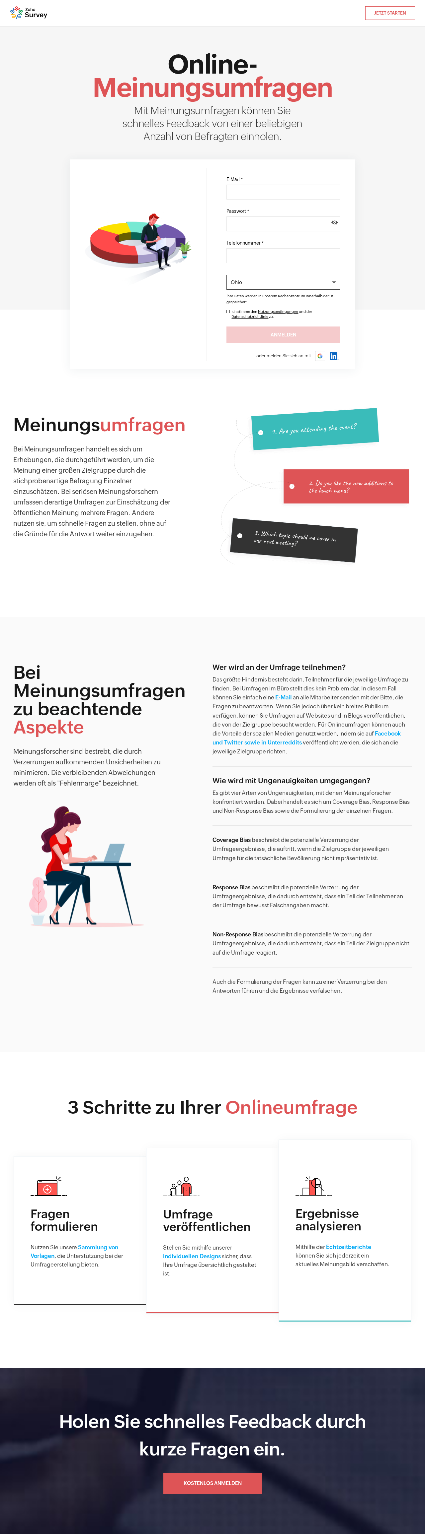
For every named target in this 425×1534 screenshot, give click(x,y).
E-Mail (283, 697)
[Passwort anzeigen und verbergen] (335, 222)
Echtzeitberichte (348, 1247)
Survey (29, 13)
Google (320, 356)
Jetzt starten (390, 13)
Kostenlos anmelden (213, 1483)
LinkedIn (334, 356)
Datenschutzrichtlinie (249, 317)
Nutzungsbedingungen (278, 312)
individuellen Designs (192, 1256)
